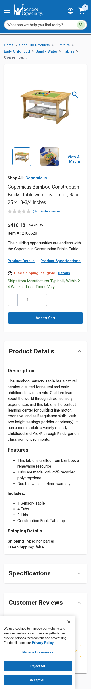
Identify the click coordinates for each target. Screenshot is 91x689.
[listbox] (36, 164)
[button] (70, 11)
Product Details (21, 261)
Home (8, 45)
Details (64, 273)
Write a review (50, 211)
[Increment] (42, 300)
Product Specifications (61, 261)
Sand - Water (46, 52)
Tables (68, 52)
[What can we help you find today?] (81, 25)
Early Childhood (17, 52)
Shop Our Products (34, 45)
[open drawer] (7, 11)
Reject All (37, 666)
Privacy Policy (43, 643)
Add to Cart (45, 318)
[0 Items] (82, 11)
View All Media (75, 159)
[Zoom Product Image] (75, 95)
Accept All (37, 680)
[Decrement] (13, 300)
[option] (22, 164)
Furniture (63, 45)
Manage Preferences (37, 652)
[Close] (69, 621)
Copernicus (36, 178)
